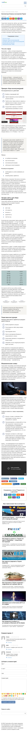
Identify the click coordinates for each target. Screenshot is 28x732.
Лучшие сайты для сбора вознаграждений (13, 41)
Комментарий (4, 678)
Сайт (2, 673)
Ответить (10, 642)
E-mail (3, 668)
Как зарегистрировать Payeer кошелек (12, 562)
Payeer (9, 16)
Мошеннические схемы (8, 44)
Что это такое (6, 38)
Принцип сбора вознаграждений (10, 40)
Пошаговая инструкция (8, 43)
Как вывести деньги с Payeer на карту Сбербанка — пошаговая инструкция (12, 540)
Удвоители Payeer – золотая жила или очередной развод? (13, 518)
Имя (2, 664)
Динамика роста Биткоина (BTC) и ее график (13, 603)
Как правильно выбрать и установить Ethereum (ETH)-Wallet (13, 622)
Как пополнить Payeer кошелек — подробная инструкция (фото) (13, 583)
